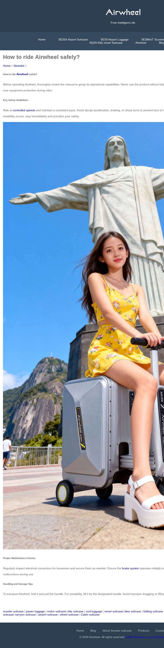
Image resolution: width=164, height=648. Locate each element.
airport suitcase (48, 614)
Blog (93, 630)
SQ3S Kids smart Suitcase (106, 42)
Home (42, 39)
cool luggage (94, 611)
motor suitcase (56, 611)
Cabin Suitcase (135, 637)
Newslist (19, 65)
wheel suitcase (69, 614)
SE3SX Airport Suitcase (73, 39)
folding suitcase (153, 611)
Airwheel (140, 42)
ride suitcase (75, 611)
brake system (130, 568)
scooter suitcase (13, 611)
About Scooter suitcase (117, 630)
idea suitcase (132, 611)
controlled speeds (24, 110)
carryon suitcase (25, 614)
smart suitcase (113, 611)
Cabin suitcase (90, 614)
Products (143, 630)
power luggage (35, 611)
